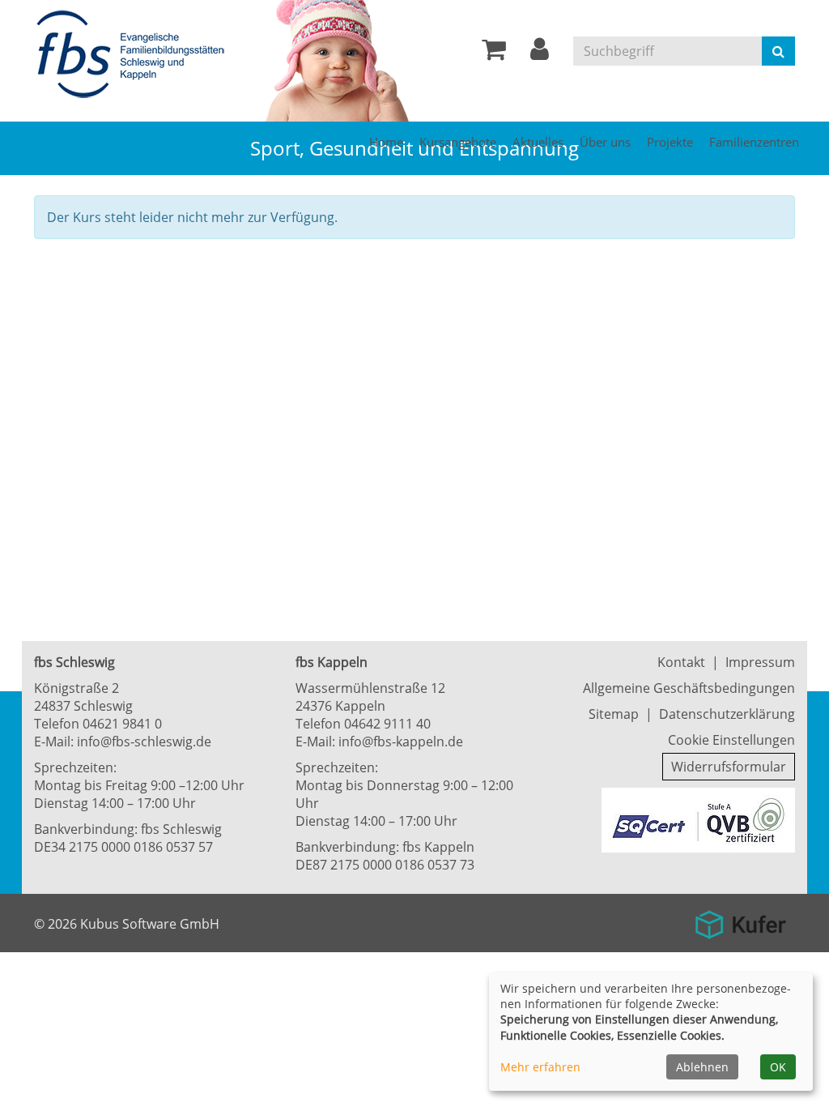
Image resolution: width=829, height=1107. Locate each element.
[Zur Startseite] (135, 55)
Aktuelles (537, 142)
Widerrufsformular (728, 767)
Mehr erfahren (540, 1067)
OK (778, 1067)
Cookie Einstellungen (731, 740)
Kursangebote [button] (457, 142)
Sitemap (614, 714)
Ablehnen (702, 1067)
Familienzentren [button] (754, 142)
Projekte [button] (670, 142)
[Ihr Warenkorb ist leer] (494, 53)
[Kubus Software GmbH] (740, 919)
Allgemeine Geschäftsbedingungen (689, 688)
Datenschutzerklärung (727, 714)
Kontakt (681, 662)
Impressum (760, 662)
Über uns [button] (605, 142)
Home (386, 142)
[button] (539, 53)
